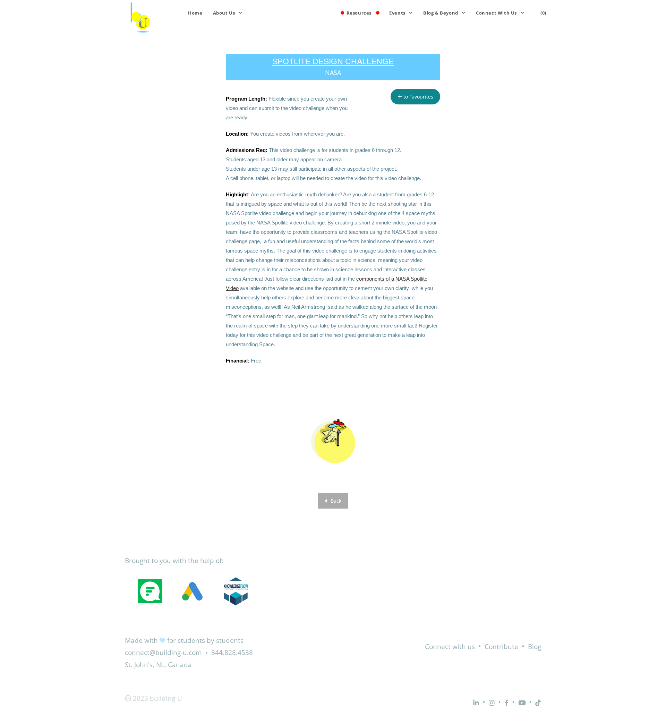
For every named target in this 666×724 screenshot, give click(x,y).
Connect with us (450, 646)
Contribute (501, 646)
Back (335, 500)
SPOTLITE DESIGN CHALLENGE (333, 61)
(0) (543, 13)
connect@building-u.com (163, 652)
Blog (534, 646)
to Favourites (417, 96)
